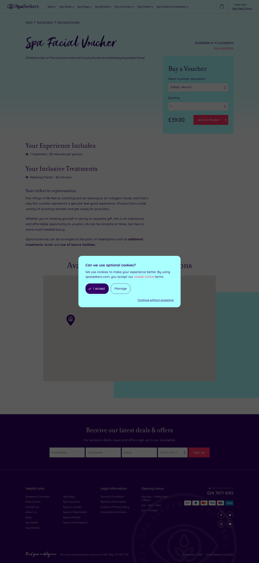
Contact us (32, 507)
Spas (29, 517)
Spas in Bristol (71, 517)
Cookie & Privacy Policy (114, 507)
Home (29, 22)
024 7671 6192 (220, 493)
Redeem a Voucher (38, 496)
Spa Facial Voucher (68, 22)
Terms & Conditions (112, 496)
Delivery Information (113, 501)
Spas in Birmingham (75, 522)
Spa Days (69, 496)
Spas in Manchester (75, 512)
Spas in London (72, 507)
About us (31, 512)
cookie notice (144, 277)
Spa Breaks (33, 527)
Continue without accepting (156, 300)
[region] (129, 328)
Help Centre (33, 501)
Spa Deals (32, 522)
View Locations (223, 48)
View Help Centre (242, 8)
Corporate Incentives (113, 512)
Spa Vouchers (45, 22)
